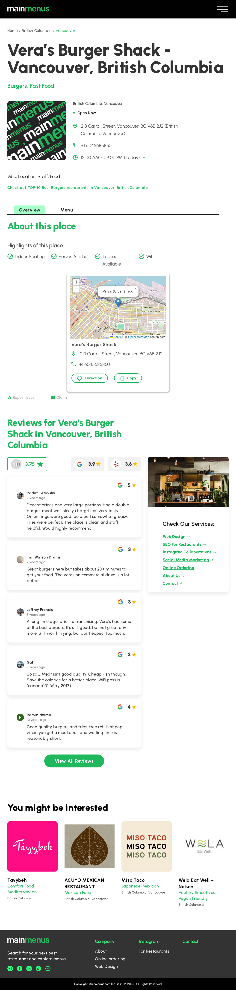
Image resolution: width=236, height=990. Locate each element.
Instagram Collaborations (187, 552)
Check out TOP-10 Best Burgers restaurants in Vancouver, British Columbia (77, 187)
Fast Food (42, 85)
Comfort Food (20, 886)
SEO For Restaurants (182, 544)
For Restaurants (154, 951)
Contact (170, 583)
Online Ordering (178, 567)
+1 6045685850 (96, 145)
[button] (118, 303)
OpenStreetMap (138, 337)
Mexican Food (78, 892)
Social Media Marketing (186, 559)
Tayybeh (17, 880)
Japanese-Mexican (140, 886)
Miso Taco (133, 880)
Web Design (174, 536)
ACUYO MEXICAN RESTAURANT (84, 883)
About (101, 951)
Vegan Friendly (193, 898)
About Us (171, 575)
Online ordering (110, 958)
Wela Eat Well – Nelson (196, 883)
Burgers (17, 85)
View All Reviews (74, 761)
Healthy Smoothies (197, 892)
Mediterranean (22, 891)
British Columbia (37, 30)
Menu (66, 210)
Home (12, 30)
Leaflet (118, 337)
